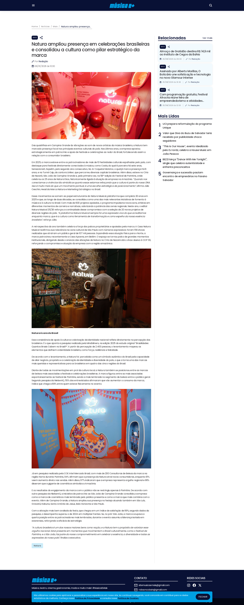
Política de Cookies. (128, 598)
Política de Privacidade (87, 598)
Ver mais (207, 38)
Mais (35, 38)
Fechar (203, 596)
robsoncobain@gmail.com (153, 589)
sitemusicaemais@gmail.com (154, 585)
